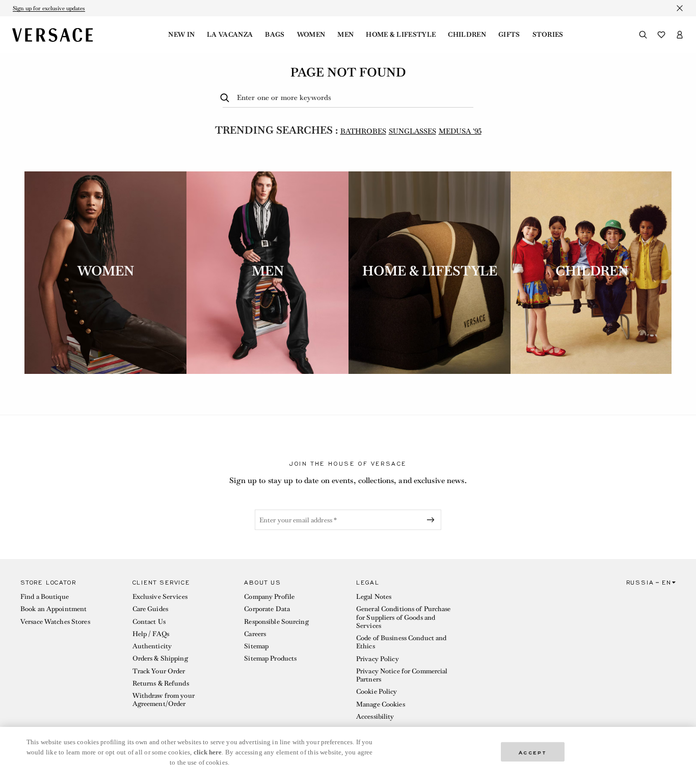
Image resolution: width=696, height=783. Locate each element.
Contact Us (149, 621)
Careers (255, 633)
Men (345, 35)
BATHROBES (363, 131)
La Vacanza (230, 35)
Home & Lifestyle (401, 35)
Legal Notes (373, 596)
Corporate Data (267, 608)
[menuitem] (181, 34)
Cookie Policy (376, 691)
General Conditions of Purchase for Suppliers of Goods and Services (403, 617)
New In (181, 35)
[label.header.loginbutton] (680, 35)
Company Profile (269, 596)
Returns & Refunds (160, 683)
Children (467, 35)
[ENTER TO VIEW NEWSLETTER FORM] (432, 519)
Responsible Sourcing (276, 621)
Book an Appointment (53, 608)
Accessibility (375, 716)
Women (311, 35)
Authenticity (152, 646)
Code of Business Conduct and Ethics (401, 642)
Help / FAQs (150, 633)
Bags (274, 35)
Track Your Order (158, 671)
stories (548, 35)
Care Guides (150, 608)
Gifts (509, 35)
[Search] (643, 35)
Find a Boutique (44, 596)
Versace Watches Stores (55, 621)
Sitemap (256, 646)
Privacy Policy (377, 658)
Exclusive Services (160, 596)
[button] (68, 652)
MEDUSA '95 (460, 131)
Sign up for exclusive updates (49, 8)
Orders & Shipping (160, 658)
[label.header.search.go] (226, 98)
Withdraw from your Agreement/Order (163, 699)
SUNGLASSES (412, 131)
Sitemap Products (270, 658)
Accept (533, 751)
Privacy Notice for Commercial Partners (401, 675)
